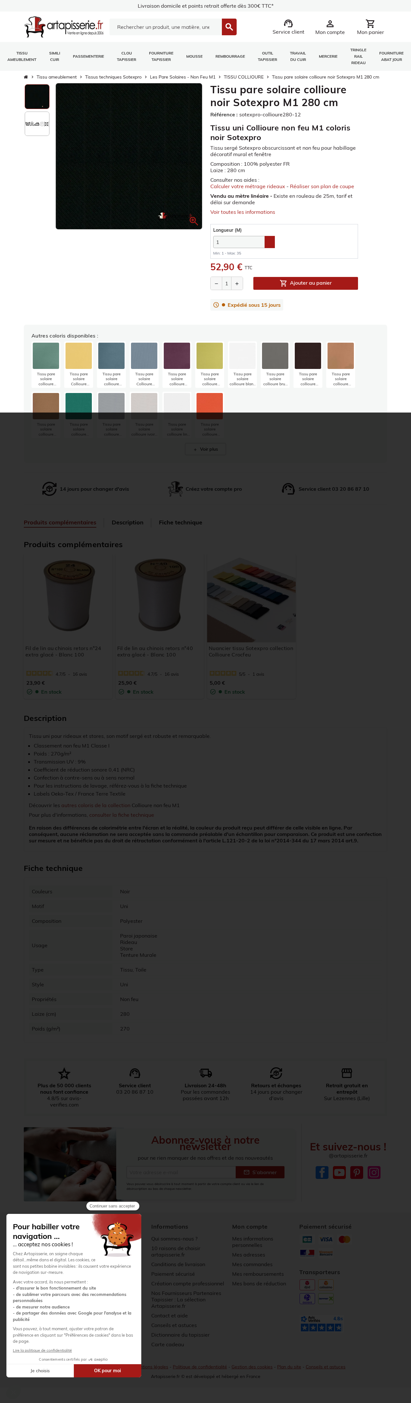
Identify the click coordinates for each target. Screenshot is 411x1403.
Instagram (374, 1172)
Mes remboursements (258, 1274)
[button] (194, 221)
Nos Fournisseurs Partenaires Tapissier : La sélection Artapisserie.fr (186, 1299)
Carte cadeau (167, 1344)
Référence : (224, 114)
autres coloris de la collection (95, 805)
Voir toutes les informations (242, 212)
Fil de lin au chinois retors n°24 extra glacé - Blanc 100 (63, 651)
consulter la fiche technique (121, 815)
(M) (227, 230)
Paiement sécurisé (173, 1274)
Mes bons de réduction (259, 1283)
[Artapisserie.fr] (64, 26)
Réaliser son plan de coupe (322, 186)
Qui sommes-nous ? (174, 1238)
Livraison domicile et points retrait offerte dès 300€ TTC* (206, 6)
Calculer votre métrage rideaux (247, 186)
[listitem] (45, 364)
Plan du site (289, 1367)
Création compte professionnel (187, 1283)
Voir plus (205, 449)
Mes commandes (252, 1264)
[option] (37, 96)
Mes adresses (248, 1254)
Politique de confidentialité (200, 1367)
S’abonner (260, 1172)
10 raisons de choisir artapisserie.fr (175, 1251)
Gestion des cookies (252, 1367)
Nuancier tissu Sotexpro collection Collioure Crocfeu (251, 651)
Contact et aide (169, 1315)
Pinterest (356, 1172)
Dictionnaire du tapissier (180, 1335)
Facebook (322, 1172)
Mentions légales (151, 1367)
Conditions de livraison (178, 1264)
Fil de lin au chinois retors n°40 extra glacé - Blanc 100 (155, 651)
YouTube (339, 1172)
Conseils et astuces (174, 1325)
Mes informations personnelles (252, 1241)
